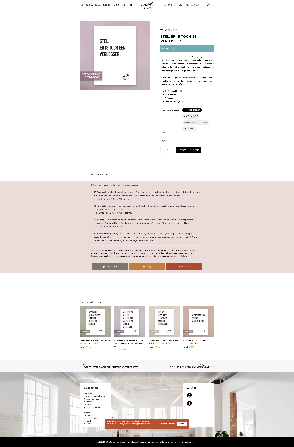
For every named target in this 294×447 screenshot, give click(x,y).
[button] (192, 110)
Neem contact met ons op (94, 407)
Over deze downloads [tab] (99, 174)
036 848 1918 (89, 424)
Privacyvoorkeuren (168, 424)
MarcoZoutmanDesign (188, 442)
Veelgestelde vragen (92, 399)
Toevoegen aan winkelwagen (189, 150)
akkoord (182, 424)
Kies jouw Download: (171, 110)
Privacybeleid (89, 404)
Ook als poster (184, 266)
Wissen (163, 132)
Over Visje (147, 266)
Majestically (142, 442)
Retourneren (88, 402)
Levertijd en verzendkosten (94, 396)
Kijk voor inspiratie (110, 266)
